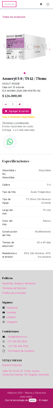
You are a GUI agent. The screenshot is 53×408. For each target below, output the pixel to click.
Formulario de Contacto (21, 350)
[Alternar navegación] (48, 4)
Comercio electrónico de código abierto (27, 403)
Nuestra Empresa (12, 365)
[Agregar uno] (19, 104)
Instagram (12, 321)
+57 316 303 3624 (17, 341)
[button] (4, 46)
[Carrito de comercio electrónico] (41, 4)
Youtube (11, 312)
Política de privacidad (14, 292)
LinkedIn (11, 317)
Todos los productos (13, 16)
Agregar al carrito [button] (18, 111)
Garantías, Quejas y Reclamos (19, 283)
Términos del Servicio (14, 288)
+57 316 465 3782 (17, 346)
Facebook (12, 307)
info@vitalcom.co (17, 336)
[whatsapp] (10, 142)
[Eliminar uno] (5, 104)
